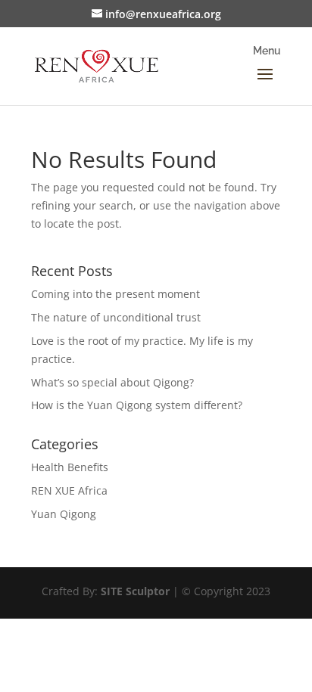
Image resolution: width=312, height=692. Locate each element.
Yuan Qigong (63, 514)
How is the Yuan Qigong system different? (136, 405)
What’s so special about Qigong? (112, 382)
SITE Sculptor (135, 591)
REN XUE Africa (69, 490)
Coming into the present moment (115, 294)
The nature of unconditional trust (116, 317)
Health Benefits (69, 467)
